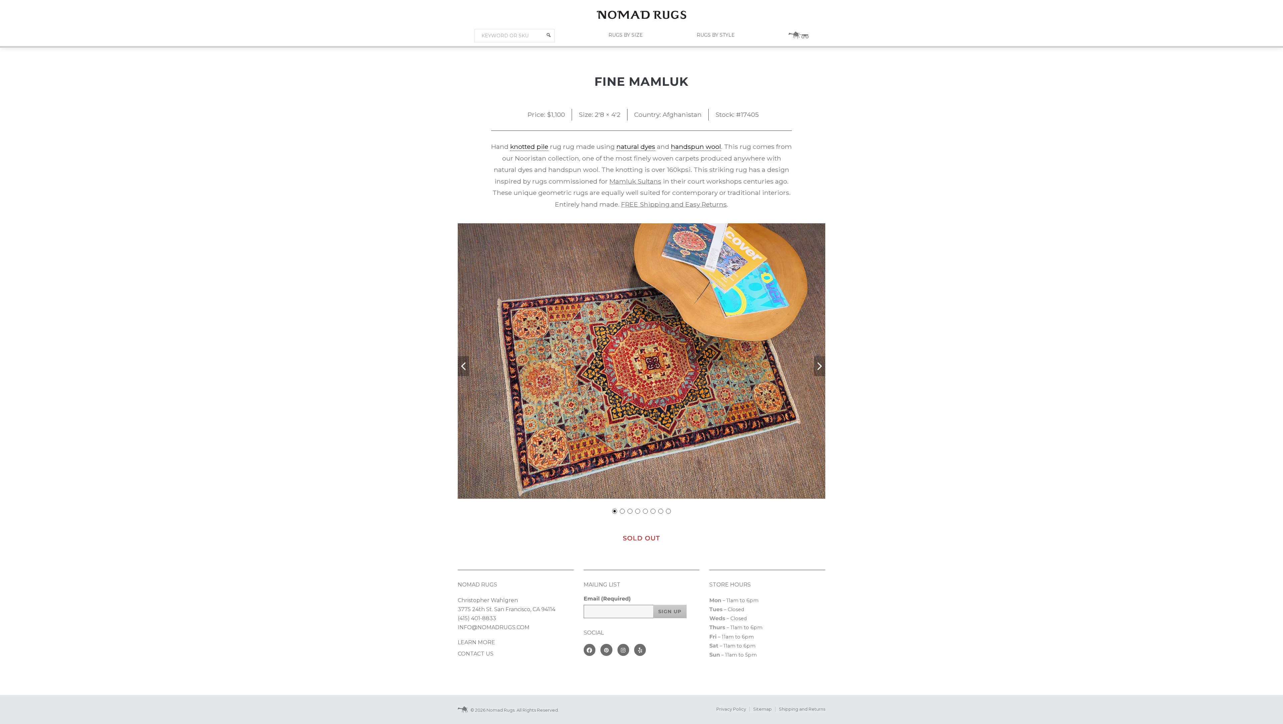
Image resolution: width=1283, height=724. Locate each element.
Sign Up (670, 612)
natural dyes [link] (635, 147)
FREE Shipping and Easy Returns (674, 204)
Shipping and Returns (802, 709)
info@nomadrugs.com (494, 627)
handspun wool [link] (696, 147)
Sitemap (762, 709)
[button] (549, 35)
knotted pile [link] (529, 147)
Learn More (476, 642)
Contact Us (475, 654)
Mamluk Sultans (635, 181)
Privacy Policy (731, 709)
